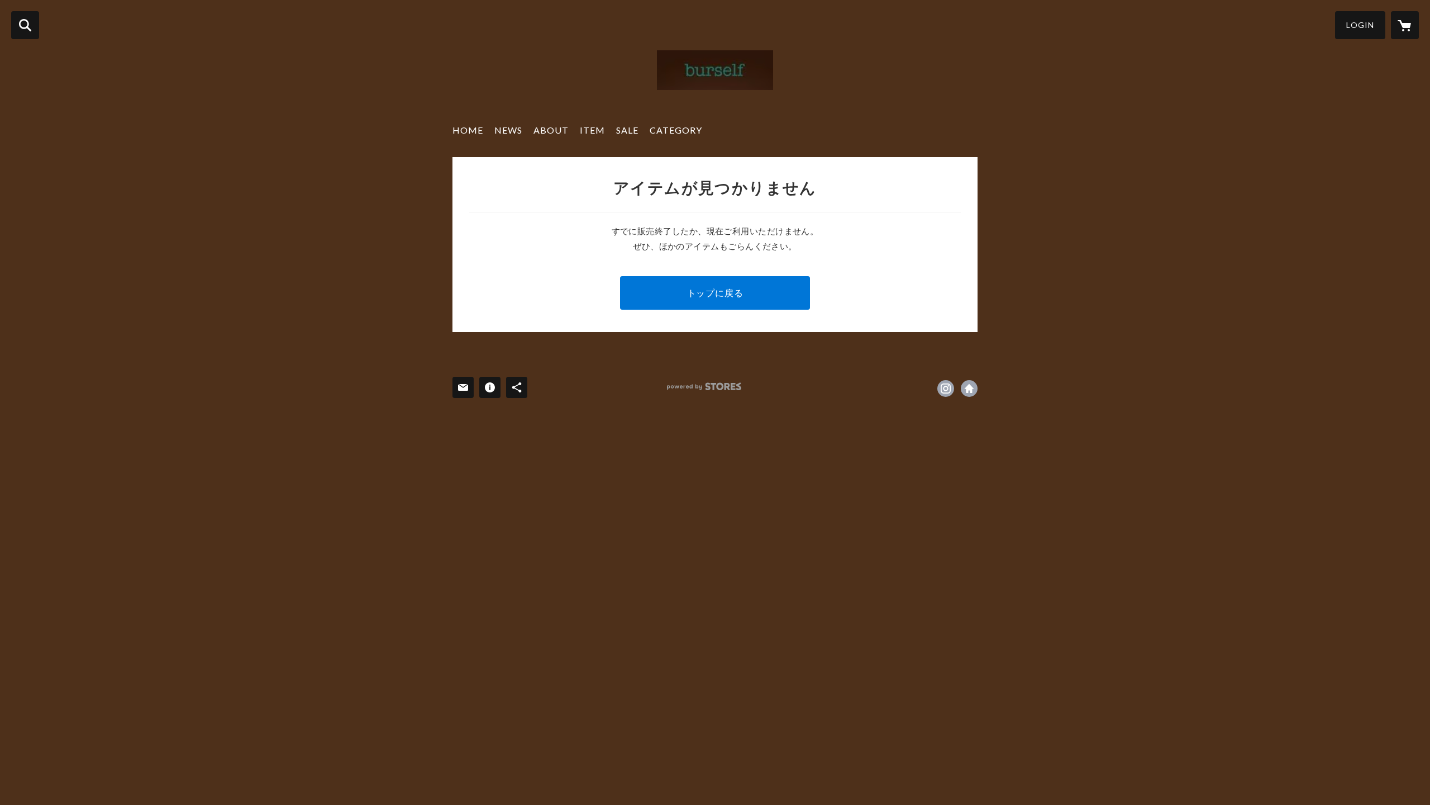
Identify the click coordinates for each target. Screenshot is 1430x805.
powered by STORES (704, 386)
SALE (627, 130)
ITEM (592, 130)
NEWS (508, 130)
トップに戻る (715, 292)
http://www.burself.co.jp (969, 388)
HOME (467, 130)
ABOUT (551, 130)
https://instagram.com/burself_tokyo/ (945, 388)
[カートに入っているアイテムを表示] (1405, 25)
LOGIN (1360, 25)
